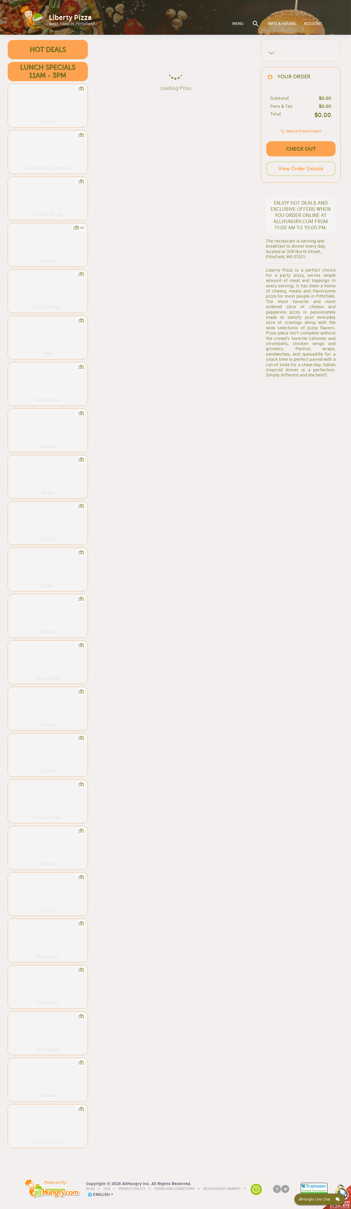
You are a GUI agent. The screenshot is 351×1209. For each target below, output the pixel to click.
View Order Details (300, 169)
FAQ (107, 1189)
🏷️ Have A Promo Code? (300, 131)
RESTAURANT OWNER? (222, 1189)
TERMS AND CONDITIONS (174, 1189)
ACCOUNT (313, 24)
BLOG (90, 1189)
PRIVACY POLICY (132, 1189)
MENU (238, 24)
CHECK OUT (301, 149)
